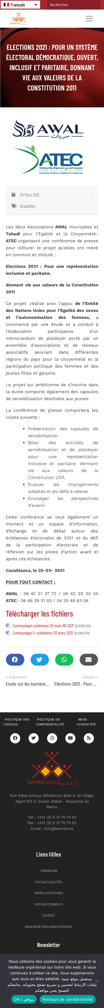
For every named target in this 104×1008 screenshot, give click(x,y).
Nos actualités (48, 882)
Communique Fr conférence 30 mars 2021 (43, 632)
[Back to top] (79, 989)
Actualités (28, 206)
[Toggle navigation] (89, 18)
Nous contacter (86, 722)
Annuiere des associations (48, 926)
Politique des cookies (16, 722)
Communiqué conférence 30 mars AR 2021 (43, 625)
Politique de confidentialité (50, 722)
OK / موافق (24, 999)
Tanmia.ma (48, 870)
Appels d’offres (48, 893)
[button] (15, 659)
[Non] (97, 981)
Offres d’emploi (48, 904)
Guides (48, 915)
